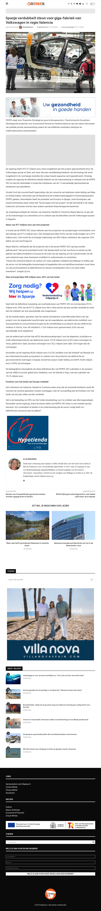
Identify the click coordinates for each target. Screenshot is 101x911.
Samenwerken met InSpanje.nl (18, 784)
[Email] (80, 3)
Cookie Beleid (11, 787)
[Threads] (83, 3)
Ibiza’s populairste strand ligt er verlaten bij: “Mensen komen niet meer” (52, 690)
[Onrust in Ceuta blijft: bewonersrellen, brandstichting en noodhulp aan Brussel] (13, 723)
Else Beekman (29, 459)
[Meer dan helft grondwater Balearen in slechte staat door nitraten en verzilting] (27, 525)
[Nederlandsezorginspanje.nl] (50, 282)
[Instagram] (74, 3)
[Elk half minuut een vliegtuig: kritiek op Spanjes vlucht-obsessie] (13, 753)
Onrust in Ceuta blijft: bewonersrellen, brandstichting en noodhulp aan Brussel (55, 720)
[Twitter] (71, 3)
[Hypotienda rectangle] (27, 417)
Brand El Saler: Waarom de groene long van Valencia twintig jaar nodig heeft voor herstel (56, 706)
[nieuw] (50, 589)
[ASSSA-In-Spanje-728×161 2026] (50, 99)
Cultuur (9, 807)
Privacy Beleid (11, 790)
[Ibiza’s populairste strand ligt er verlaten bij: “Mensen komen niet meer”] (13, 694)
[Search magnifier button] (93, 842)
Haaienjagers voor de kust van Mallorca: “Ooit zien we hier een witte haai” (53, 675)
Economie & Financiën (15, 813)
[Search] (87, 3)
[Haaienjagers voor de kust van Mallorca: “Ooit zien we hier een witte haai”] (13, 679)
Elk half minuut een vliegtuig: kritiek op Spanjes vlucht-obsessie (49, 749)
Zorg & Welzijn (12, 816)
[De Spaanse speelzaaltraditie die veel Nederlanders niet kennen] (13, 738)
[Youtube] (77, 3)
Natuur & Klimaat (13, 810)
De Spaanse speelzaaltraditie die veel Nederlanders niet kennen (50, 734)
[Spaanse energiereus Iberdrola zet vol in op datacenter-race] (73, 525)
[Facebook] (68, 3)
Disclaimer (10, 793)
